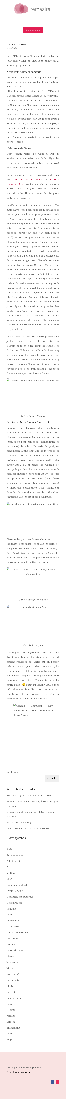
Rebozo (11, 1004)
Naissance (12, 962)
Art (8, 867)
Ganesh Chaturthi (17, 44)
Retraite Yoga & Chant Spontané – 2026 (29, 795)
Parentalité (13, 980)
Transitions (13, 1027)
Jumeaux (12, 944)
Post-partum (14, 998)
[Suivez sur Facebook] (52, 1082)
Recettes (12, 1009)
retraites (12, 1015)
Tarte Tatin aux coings (19, 822)
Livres (10, 956)
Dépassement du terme (20, 896)
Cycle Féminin (15, 891)
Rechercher (13, 772)
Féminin (11, 908)
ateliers (11, 873)
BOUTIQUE (33, 29)
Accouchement (15, 855)
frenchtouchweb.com (19, 1072)
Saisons (11, 1021)
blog (9, 879)
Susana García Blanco (29, 179)
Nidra (10, 968)
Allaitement (13, 861)
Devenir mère (14, 903)
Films (10, 914)
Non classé (13, 974)
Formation (13, 920)
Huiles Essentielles (17, 932)
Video (10, 1033)
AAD (9, 849)
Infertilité (12, 938)
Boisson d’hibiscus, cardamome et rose (29, 828)
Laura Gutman (15, 950)
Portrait (11, 992)
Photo (10, 986)
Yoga (9, 1039)
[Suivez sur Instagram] (57, 1082)
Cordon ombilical (17, 885)
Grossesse (13, 926)
